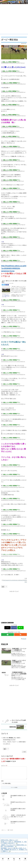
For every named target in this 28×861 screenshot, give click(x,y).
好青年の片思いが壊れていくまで (9, 840)
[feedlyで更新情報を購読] (7, 634)
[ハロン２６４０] (14, 288)
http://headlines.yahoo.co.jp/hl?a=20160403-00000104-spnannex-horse (13, 268)
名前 (2, 781)
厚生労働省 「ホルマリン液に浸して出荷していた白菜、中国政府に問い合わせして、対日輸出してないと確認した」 (14, 850)
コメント (4, 765)
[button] (25, 444)
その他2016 (11, 622)
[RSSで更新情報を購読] (20, 634)
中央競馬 (4, 622)
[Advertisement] (14, 20)
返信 (25, 751)
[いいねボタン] (3, 587)
